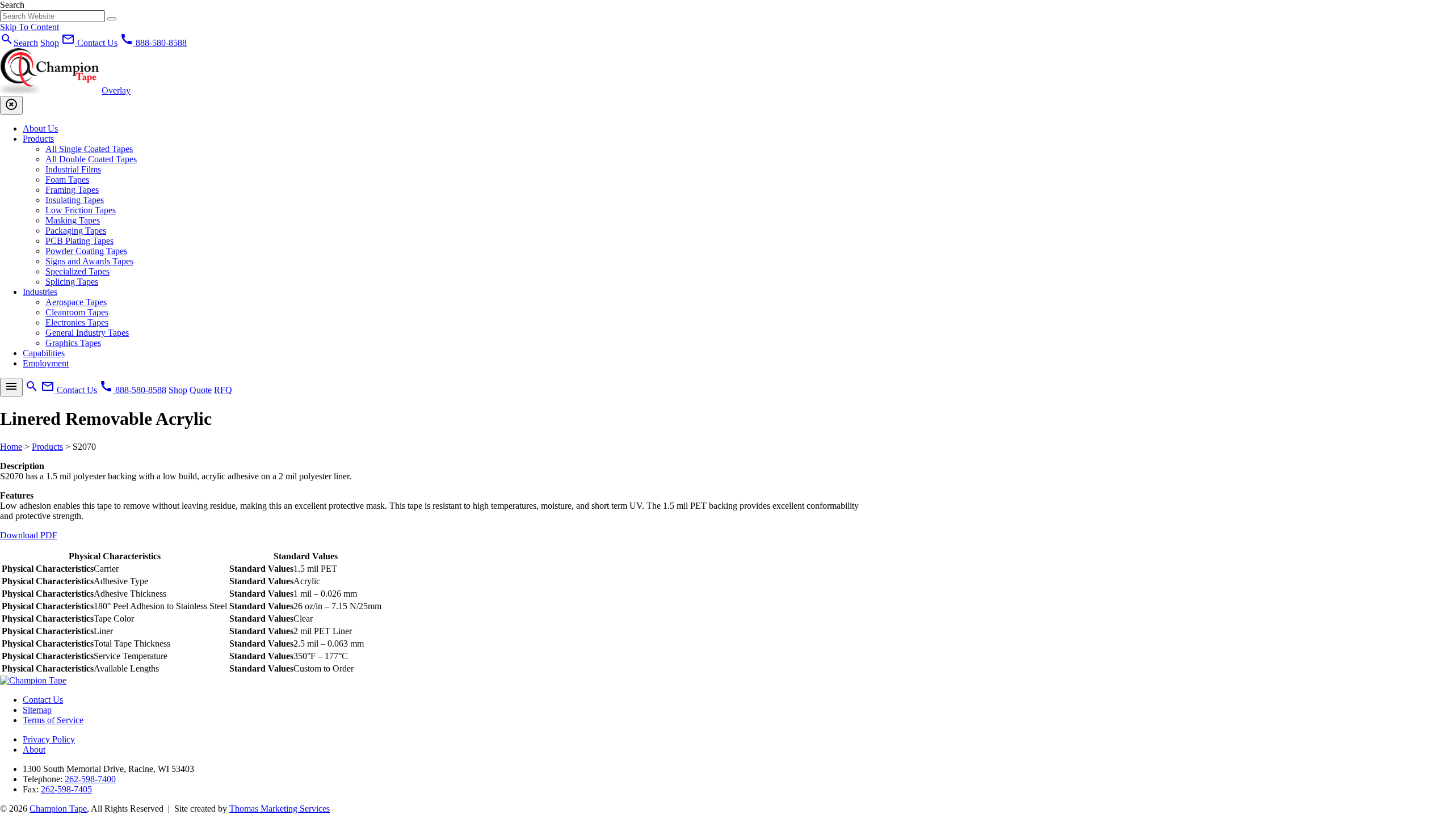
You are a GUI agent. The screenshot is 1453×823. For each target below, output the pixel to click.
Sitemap (37, 710)
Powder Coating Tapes (86, 251)
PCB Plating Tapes (79, 241)
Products (38, 139)
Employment (46, 363)
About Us (40, 128)
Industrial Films (73, 169)
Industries (40, 292)
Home (11, 446)
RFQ (223, 390)
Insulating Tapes (74, 200)
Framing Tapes (72, 190)
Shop (49, 43)
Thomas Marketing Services (279, 808)
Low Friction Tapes (80, 210)
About (34, 749)
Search (12, 5)
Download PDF (28, 535)
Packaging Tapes (75, 230)
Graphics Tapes (73, 343)
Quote (201, 390)
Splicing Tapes (71, 281)
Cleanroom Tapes (76, 312)
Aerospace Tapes (76, 302)
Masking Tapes (72, 220)
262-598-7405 (66, 789)
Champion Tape (58, 808)
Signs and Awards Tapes (89, 261)
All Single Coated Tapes (89, 149)
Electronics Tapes (76, 322)
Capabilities (44, 353)
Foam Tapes (67, 179)
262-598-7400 (90, 779)
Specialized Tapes (77, 271)
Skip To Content (29, 27)
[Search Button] (111, 18)
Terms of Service (53, 720)
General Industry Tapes (87, 332)
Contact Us (43, 699)
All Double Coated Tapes (91, 159)
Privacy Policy (49, 739)
